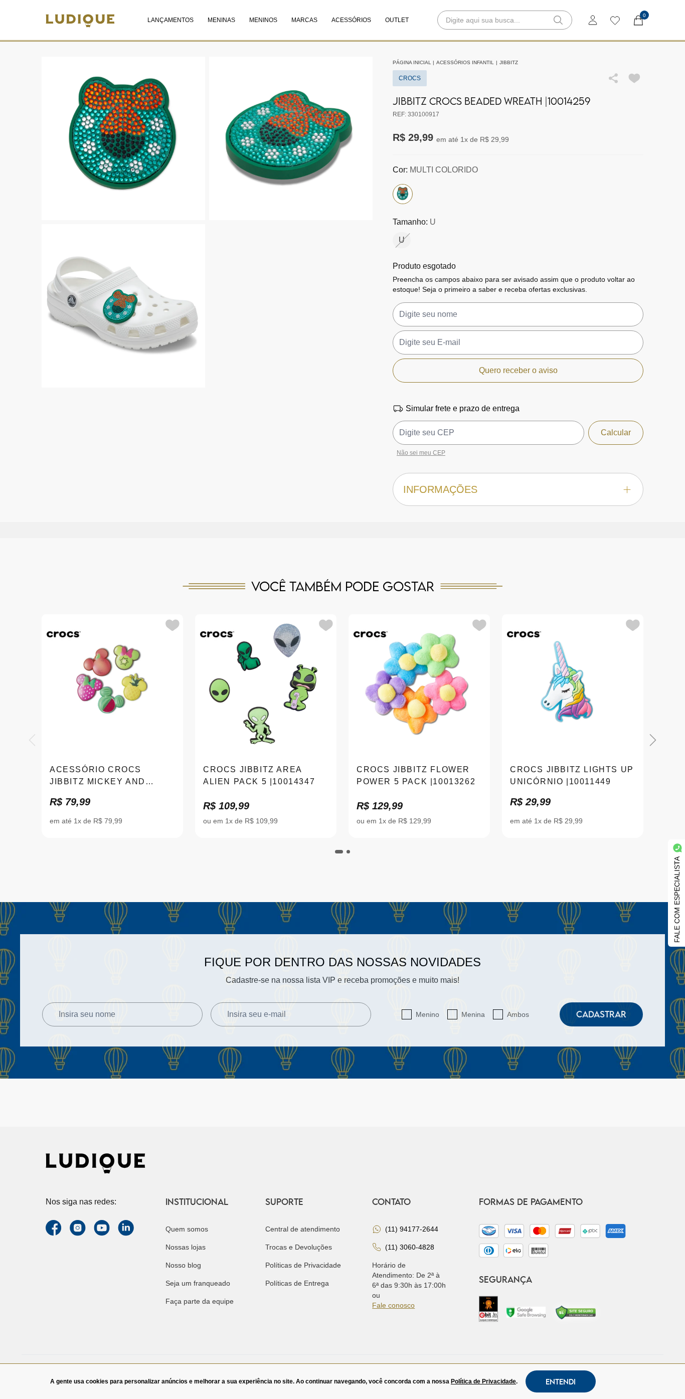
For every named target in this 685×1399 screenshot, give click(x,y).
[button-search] (558, 20)
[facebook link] (54, 1228)
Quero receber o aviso (518, 370)
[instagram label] (78, 1228)
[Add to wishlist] (634, 78)
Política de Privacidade (483, 1381)
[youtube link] (102, 1228)
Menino (427, 1014)
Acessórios (351, 20)
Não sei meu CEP (421, 452)
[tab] (339, 851)
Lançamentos (170, 20)
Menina (473, 1014)
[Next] (652, 740)
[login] (592, 20)
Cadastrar (601, 1014)
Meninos (263, 20)
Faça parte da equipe (199, 1301)
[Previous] (32, 740)
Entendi (561, 1381)
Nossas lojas (185, 1247)
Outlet (397, 20)
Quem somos (186, 1229)
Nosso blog (183, 1265)
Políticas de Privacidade (303, 1265)
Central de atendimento (302, 1229)
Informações (440, 489)
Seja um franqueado (197, 1283)
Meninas (221, 20)
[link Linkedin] (126, 1228)
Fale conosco (393, 1305)
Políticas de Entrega (297, 1283)
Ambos (518, 1014)
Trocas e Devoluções (298, 1247)
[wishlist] (614, 20)
